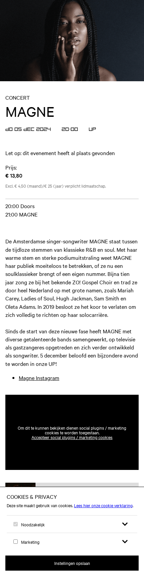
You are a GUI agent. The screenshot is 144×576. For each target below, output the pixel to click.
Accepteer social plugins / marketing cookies (72, 437)
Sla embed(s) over (105, 378)
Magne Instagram (39, 377)
